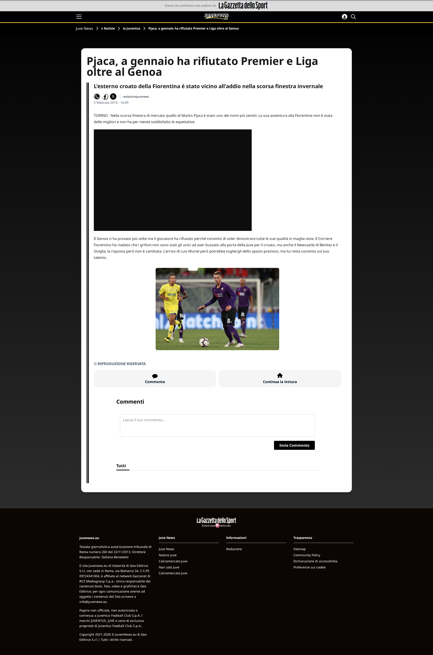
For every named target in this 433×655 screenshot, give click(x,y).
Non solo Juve (169, 567)
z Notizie (108, 28)
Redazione (234, 549)
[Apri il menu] (79, 17)
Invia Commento (294, 445)
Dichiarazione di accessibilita (315, 561)
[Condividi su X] (113, 96)
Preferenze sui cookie (309, 567)
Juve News (84, 28)
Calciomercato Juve (173, 561)
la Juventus (131, 28)
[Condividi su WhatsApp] (97, 96)
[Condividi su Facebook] (105, 96)
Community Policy (306, 555)
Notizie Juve (168, 555)
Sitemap (299, 549)
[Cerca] (354, 17)
